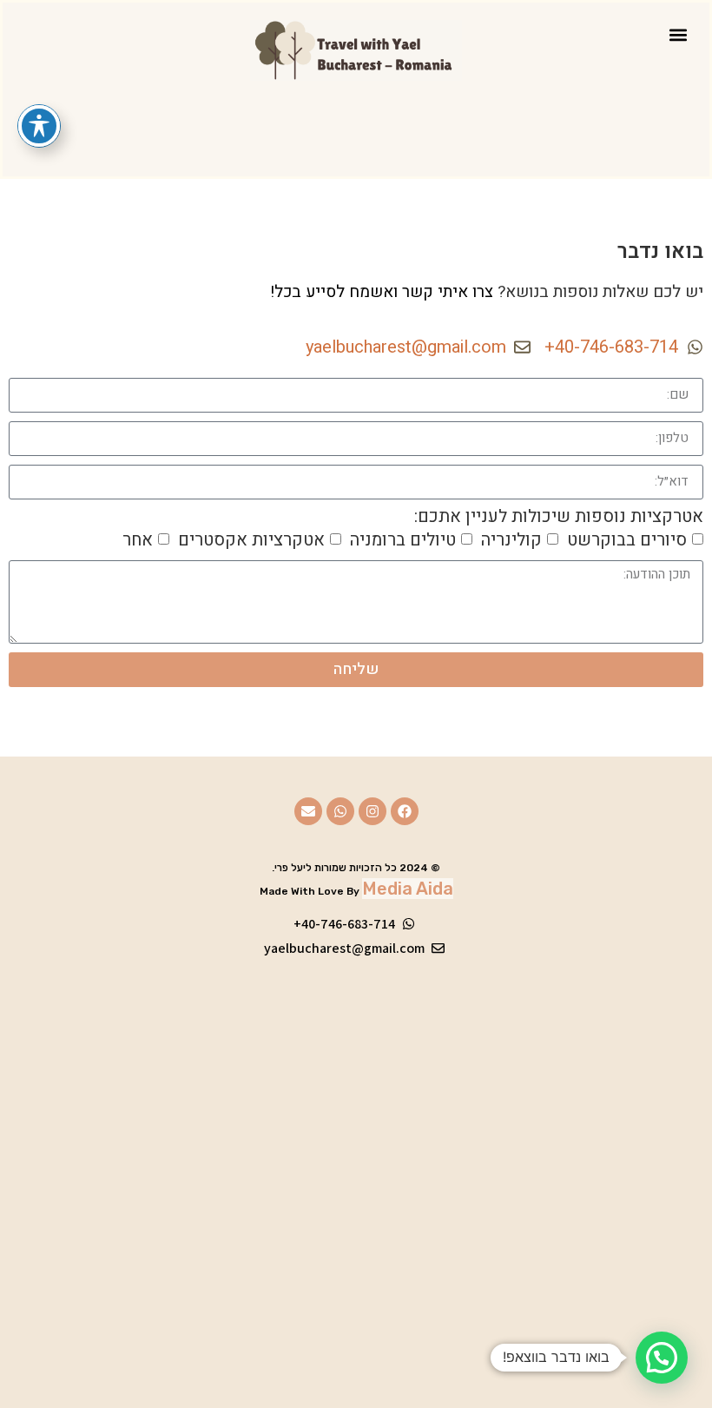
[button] (677, 34)
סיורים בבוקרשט (627, 539)
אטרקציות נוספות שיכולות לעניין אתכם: (558, 517)
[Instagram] (372, 811)
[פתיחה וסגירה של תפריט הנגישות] (39, 126)
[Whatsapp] (340, 811)
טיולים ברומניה (403, 539)
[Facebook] (405, 811)
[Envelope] (308, 811)
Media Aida (407, 888)
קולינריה (511, 539)
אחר (137, 539)
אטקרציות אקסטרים (251, 539)
